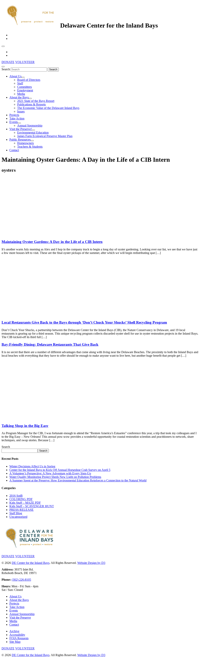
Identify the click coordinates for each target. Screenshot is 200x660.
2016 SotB (16, 495)
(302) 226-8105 (21, 579)
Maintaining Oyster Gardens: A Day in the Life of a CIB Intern (52, 242)
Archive (14, 631)
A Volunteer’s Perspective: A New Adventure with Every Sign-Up (50, 473)
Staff (20, 83)
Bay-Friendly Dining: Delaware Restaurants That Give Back (50, 344)
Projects (14, 115)
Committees (24, 86)
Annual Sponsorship (29, 125)
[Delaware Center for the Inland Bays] (31, 25)
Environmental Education (33, 132)
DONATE (8, 62)
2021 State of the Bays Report (35, 101)
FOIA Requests (19, 638)
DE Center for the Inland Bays (30, 562)
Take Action (16, 118)
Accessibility (17, 634)
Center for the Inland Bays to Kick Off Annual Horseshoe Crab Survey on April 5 (59, 470)
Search (6, 69)
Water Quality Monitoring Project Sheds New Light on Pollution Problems (55, 477)
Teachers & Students (30, 146)
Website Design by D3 (91, 562)
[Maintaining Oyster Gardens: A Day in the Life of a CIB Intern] (31, 234)
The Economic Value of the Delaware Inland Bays (48, 108)
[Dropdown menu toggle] (23, 77)
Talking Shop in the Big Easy (25, 426)
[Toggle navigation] (3, 46)
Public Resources (20, 139)
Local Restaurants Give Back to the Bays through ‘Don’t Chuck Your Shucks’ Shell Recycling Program (84, 322)
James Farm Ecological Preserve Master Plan (44, 136)
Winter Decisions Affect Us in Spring (32, 466)
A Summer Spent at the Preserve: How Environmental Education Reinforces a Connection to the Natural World (77, 480)
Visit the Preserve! (20, 129)
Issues (21, 111)
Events (13, 122)
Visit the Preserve (20, 617)
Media (21, 94)
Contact (14, 150)
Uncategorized (18, 516)
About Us (15, 76)
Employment (25, 90)
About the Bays (19, 97)
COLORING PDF (21, 499)
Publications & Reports (31, 104)
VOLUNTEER (25, 62)
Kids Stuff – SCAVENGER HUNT (31, 506)
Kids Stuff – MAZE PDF (25, 502)
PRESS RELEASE (21, 509)
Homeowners (25, 143)
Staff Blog (15, 513)
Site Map (15, 641)
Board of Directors (28, 79)
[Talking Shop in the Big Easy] (31, 418)
